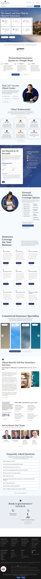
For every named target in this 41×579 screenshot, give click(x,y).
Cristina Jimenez (34, 121)
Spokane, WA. (4, 375)
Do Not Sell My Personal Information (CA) (23, 567)
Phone (3, 169)
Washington (17, 562)
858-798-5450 (32, 167)
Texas (15, 562)
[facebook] (32, 552)
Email (13, 169)
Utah (21, 562)
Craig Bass (6, 440)
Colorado (38, 562)
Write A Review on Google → (35, 554)
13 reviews (24, 117)
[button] (2, 335)
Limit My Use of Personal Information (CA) (32, 567)
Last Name (14, 168)
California (35, 562)
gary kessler (7, 121)
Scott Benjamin (15, 440)
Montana (2, 562)
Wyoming (20, 562)
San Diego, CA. (8, 374)
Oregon (11, 562)
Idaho (39, 562)
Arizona (33, 562)
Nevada (3, 562)
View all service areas (30, 562)
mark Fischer (7, 132)
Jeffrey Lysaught (20, 132)
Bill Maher (20, 121)
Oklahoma (9, 562)
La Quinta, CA (13, 374)
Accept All (18, 577)
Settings (26, 575)
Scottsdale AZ (10, 375)
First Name (4, 168)
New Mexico (6, 562)
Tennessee (13, 562)
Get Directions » (3, 545)
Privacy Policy (22, 575)
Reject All (23, 577)
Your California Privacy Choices (14, 567)
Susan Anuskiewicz (34, 132)
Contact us (24, 493)
